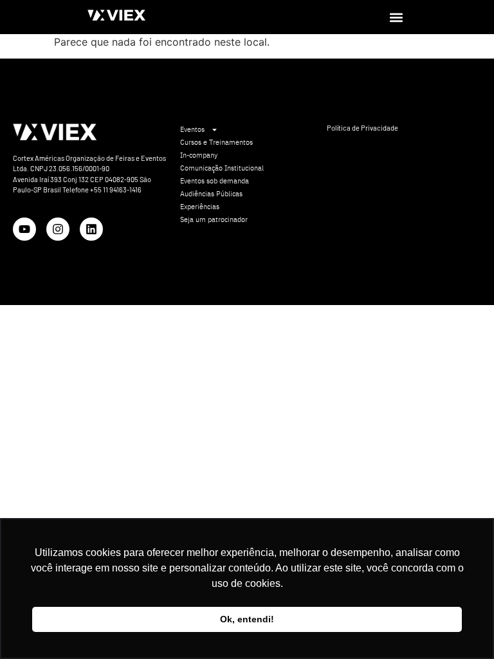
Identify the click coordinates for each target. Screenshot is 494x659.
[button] (396, 17)
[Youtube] (24, 229)
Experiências (199, 206)
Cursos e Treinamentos (216, 142)
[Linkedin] (91, 229)
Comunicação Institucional (222, 167)
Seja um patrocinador (214, 219)
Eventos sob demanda (214, 180)
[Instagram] (57, 229)
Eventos (192, 129)
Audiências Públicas (211, 193)
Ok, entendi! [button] (247, 619)
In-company (198, 155)
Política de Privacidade (362, 128)
